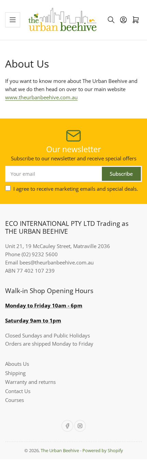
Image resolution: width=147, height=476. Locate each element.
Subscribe (121, 173)
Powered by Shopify (102, 450)
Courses (14, 399)
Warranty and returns (30, 381)
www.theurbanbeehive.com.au (41, 97)
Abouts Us (17, 363)
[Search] (111, 19)
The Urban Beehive (60, 450)
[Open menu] (12, 19)
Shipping (15, 373)
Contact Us (17, 391)
